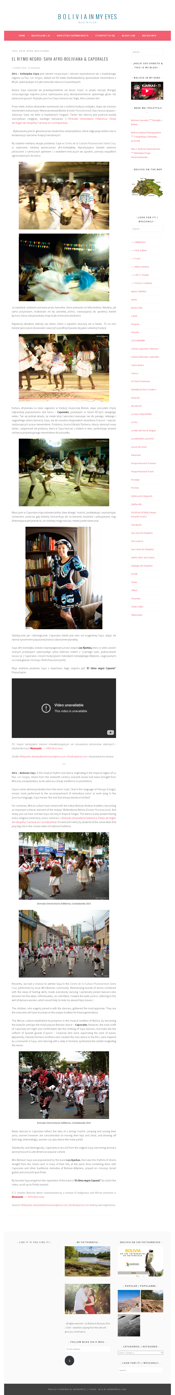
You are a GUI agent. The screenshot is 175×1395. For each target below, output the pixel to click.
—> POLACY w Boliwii (141, 283)
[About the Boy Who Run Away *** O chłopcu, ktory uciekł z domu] (129, 1302)
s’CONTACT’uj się (105, 35)
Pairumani (136, 455)
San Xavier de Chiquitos (142, 549)
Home (22, 35)
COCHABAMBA (138, 340)
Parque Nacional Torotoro (143, 463)
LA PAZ (134, 422)
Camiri (134, 315)
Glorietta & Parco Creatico (143, 389)
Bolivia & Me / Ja (40, 35)
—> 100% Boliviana (46, 748)
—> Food (135, 258)
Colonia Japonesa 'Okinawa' (145, 348)
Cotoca (134, 373)
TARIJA (134, 590)
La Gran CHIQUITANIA (141, 414)
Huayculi (135, 397)
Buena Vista (136, 307)
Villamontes (136, 614)
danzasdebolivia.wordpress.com (49, 756)
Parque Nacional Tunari (142, 471)
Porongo (135, 479)
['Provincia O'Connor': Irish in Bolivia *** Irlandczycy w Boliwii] (152, 1302)
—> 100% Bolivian (27, 1196)
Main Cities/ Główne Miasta (72, 35)
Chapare (135, 324)
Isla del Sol (136, 405)
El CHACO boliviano (140, 381)
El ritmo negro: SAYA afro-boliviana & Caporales (60, 59)
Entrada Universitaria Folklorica (88, 118)
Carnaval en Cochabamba (52, 122)
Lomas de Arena (139, 446)
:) (69, 1360)
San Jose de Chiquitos (142, 532)
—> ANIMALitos (138, 242)
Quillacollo (136, 504)
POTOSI (135, 487)
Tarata (134, 582)
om (77, 756)
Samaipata (136, 524)
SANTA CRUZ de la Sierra (142, 557)
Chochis (135, 332)
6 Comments (34, 68)
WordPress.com (116, 1389)
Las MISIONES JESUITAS (142, 438)
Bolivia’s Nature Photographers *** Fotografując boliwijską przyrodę (146, 136)
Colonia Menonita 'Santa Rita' (145, 356)
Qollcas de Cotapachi (141, 496)
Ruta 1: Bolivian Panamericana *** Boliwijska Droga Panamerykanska (145, 153)
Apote (134, 299)
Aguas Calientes (138, 291)
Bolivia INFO (149, 35)
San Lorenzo (137, 541)
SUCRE (134, 573)
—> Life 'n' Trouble (140, 274)
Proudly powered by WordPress (67, 1389)
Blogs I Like (128, 35)
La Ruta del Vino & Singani (143, 430)
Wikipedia (25, 756)
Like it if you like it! (34, 1242)
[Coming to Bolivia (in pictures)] (129, 1326)
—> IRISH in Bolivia (140, 266)
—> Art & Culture (139, 250)
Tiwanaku (135, 598)
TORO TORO (137, 606)
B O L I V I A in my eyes (87, 16)
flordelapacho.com (79, 1205)
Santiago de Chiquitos (141, 565)
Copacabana (137, 365)
